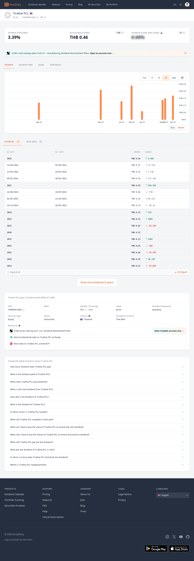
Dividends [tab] (12, 141)
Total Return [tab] (55, 64)
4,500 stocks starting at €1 (42, 330)
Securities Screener (15, 505)
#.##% (138, 37)
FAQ (44, 505)
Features (56, 4)
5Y (166, 77)
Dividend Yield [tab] (26, 64)
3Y (159, 77)
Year (172, 127)
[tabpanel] (97, 102)
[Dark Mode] (180, 4)
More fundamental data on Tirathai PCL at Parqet (37, 337)
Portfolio (111, 4)
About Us (85, 494)
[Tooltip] (89, 316)
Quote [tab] (41, 64)
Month (181, 127)
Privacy (122, 500)
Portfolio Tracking (14, 500)
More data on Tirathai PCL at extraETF (32, 343)
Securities (94, 4)
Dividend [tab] (9, 64)
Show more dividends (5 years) (97, 282)
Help (44, 511)
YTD (144, 77)
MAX (174, 77)
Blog (82, 505)
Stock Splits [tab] (33, 141)
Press (83, 511)
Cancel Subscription (53, 517)
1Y (152, 77)
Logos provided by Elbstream (18, 539)
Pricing (69, 4)
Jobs (82, 500)
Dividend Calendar (37, 4)
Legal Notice (124, 494)
